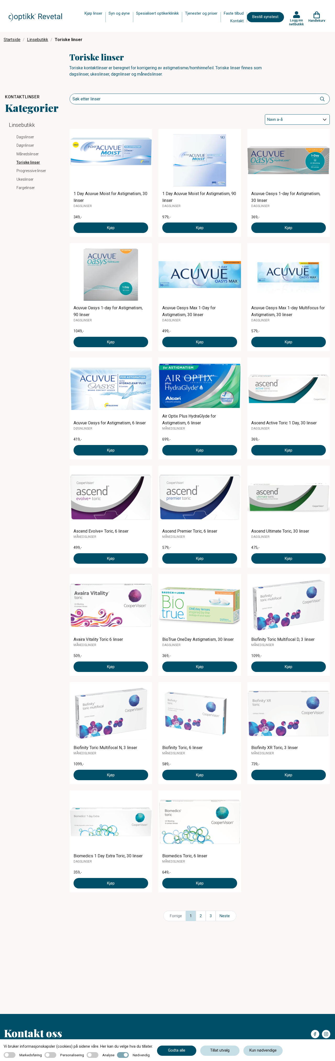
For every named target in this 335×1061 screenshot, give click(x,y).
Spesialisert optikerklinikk (157, 13)
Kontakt (237, 21)
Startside (12, 39)
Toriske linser (28, 162)
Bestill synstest (265, 16)
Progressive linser (31, 171)
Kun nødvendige (263, 1050)
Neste (225, 916)
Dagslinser (25, 137)
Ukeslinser (25, 179)
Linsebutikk (37, 39)
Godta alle (176, 1050)
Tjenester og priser (201, 13)
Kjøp (111, 227)
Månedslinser (27, 154)
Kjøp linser (93, 13)
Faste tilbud (234, 13)
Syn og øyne (119, 13)
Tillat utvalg (220, 1050)
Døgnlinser (25, 145)
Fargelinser (25, 188)
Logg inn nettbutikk (296, 22)
